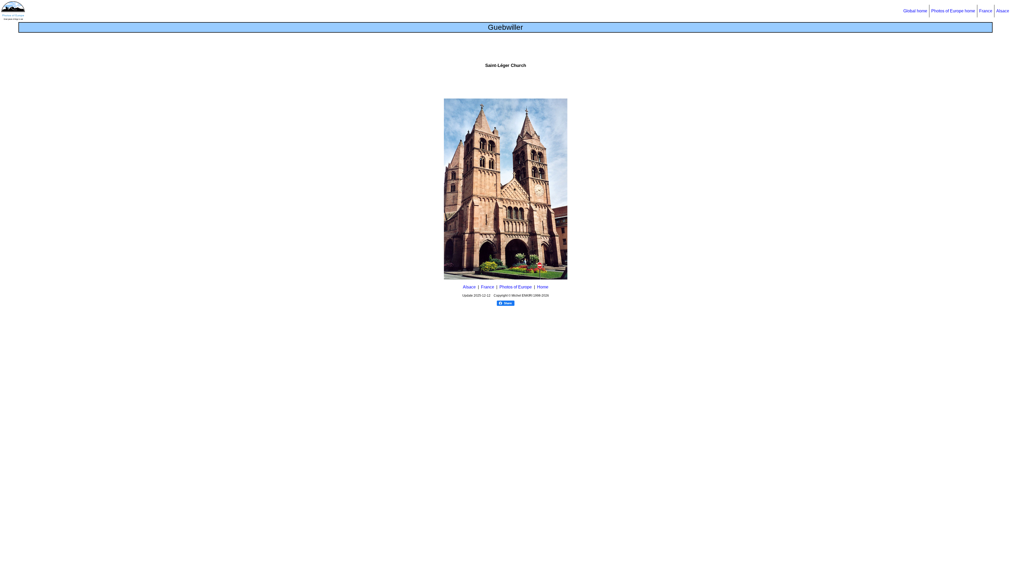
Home (542, 287)
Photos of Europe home (953, 11)
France (985, 11)
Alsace (1002, 11)
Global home (915, 11)
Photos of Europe (515, 287)
